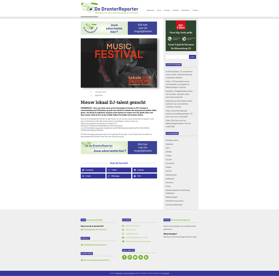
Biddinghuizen (171, 175)
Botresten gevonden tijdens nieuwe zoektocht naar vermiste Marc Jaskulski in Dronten (179, 104)
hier (168, 237)
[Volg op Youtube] (135, 257)
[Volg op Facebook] (124, 257)
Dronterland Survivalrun (175, 201)
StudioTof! (165, 273)
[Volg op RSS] (146, 257)
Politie (168, 186)
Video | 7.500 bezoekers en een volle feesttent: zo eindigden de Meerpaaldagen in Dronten (177, 84)
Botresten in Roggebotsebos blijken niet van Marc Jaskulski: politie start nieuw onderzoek (179, 94)
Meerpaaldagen (172, 197)
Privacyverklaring (129, 273)
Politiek (167, 10)
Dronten (169, 171)
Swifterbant (170, 179)
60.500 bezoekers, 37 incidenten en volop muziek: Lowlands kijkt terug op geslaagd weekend (179, 75)
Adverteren (185, 10)
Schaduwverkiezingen (174, 205)
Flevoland (169, 183)
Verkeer (168, 167)
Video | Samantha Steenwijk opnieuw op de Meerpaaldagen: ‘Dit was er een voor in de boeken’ (179, 114)
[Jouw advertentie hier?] (119, 154)
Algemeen (150, 10)
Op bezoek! (170, 163)
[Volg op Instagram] (130, 257)
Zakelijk (176, 10)
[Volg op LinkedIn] (140, 257)
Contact (195, 10)
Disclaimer (119, 273)
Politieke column (172, 140)
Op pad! (169, 159)
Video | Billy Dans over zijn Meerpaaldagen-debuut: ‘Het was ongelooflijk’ (178, 123)
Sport (159, 10)
